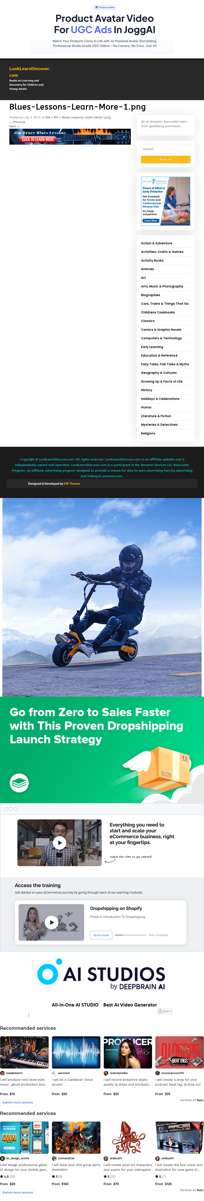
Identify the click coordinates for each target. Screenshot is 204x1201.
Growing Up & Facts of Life (161, 381)
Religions (148, 433)
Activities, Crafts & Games (162, 252)
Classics (148, 321)
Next (14, 126)
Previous (17, 122)
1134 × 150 (51, 117)
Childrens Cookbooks (158, 312)
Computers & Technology (161, 338)
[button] (102, 98)
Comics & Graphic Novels (161, 330)
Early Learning (152, 347)
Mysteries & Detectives (159, 425)
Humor (146, 407)
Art (143, 278)
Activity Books (152, 260)
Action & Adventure (156, 243)
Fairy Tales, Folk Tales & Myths (165, 364)
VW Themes (71, 483)
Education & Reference (159, 355)
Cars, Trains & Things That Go (165, 304)
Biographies (150, 295)
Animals (147, 269)
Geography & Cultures (159, 373)
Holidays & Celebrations (160, 399)
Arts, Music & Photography (162, 286)
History (146, 390)
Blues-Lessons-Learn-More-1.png (86, 117)
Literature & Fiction (156, 416)
